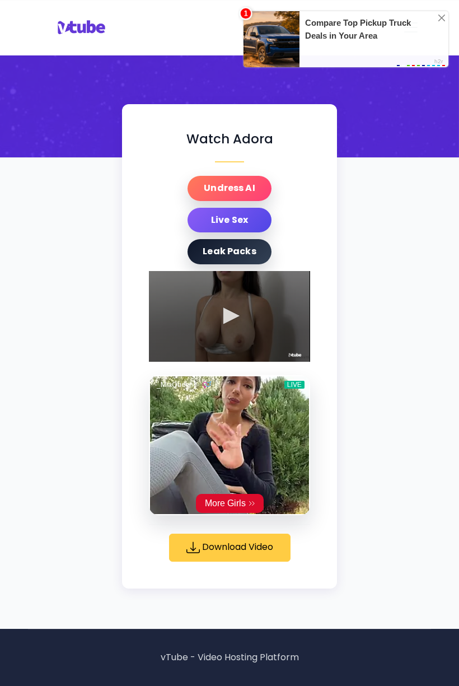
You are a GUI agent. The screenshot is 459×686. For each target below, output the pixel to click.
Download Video (236, 546)
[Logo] (295, 355)
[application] (229, 316)
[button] (229, 316)
